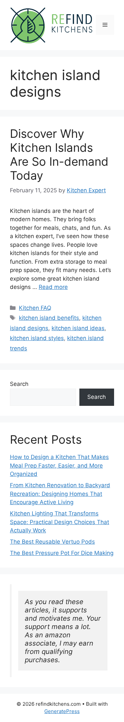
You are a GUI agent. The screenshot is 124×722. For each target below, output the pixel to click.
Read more (53, 287)
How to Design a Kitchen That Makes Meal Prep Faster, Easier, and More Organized (59, 465)
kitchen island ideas (78, 328)
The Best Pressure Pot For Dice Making (61, 553)
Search (19, 384)
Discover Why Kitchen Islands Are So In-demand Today (59, 154)
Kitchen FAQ (35, 308)
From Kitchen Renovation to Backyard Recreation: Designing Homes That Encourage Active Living (60, 493)
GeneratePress (62, 711)
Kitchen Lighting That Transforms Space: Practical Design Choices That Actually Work (59, 522)
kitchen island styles (37, 338)
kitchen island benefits (49, 318)
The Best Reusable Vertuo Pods (52, 541)
